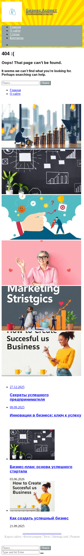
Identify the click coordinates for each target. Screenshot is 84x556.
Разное (75, 536)
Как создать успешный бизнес (39, 518)
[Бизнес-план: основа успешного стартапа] (42, 172)
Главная (15, 27)
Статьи (15, 34)
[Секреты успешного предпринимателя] (42, 263)
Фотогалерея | (33, 536)
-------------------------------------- (42, 533)
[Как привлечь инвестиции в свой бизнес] (42, 126)
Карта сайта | (13, 536)
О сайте (15, 30)
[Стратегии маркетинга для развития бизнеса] (42, 308)
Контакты (16, 38)
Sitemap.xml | (61, 536)
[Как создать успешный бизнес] (42, 354)
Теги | (47, 536)
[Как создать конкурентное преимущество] (42, 217)
